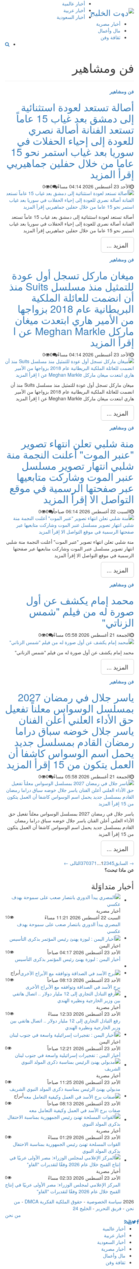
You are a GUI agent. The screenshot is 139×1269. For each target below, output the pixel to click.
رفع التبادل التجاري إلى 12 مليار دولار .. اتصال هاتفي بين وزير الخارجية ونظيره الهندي (65, 1024)
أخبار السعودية (71, 17)
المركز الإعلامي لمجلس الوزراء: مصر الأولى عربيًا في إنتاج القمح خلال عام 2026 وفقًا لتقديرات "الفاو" (62, 1188)
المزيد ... (117, 244)
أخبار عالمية (73, 3)
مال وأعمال (109, 30)
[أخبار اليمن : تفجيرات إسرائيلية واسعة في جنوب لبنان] (64, 1034)
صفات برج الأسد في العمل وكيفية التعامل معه (74, 1110)
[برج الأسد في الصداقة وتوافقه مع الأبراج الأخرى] (70, 972)
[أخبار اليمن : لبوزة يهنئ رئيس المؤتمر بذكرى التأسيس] (64, 937)
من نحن (13, 1215)
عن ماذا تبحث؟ (119, 869)
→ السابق (124, 863)
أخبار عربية (74, 10)
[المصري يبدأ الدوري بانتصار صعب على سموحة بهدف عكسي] (62, 899)
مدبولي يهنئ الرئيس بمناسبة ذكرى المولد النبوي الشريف (64, 1088)
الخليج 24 (82, 1208)
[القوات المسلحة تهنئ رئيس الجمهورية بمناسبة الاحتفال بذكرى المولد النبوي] (62, 1119)
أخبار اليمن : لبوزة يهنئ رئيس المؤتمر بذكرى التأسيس (67, 959)
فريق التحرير (108, 1208)
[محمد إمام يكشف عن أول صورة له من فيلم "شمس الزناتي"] (71, 641)
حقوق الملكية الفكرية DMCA (53, 1201)
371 (93, 863)
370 (85, 863)
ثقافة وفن (110, 37)
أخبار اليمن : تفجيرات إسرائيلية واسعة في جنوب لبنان (67, 1055)
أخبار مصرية (108, 23)
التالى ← (72, 863)
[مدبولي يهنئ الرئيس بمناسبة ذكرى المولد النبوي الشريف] (62, 1064)
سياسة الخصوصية (104, 1201)
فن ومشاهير (122, 91)
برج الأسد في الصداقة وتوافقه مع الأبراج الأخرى (73, 986)
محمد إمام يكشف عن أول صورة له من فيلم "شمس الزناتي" (80, 611)
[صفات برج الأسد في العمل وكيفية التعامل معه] (72, 1095)
